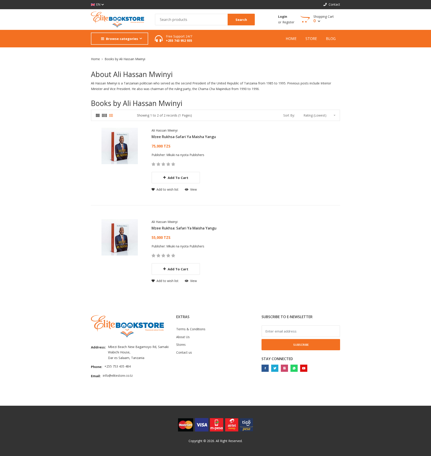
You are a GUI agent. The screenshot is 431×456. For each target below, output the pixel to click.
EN (98, 4)
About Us (183, 337)
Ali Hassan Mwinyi (165, 130)
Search (241, 19)
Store (311, 38)
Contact (334, 4)
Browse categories (122, 38)
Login (282, 16)
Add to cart (178, 177)
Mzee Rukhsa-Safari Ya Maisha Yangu (184, 136)
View (193, 189)
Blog (331, 38)
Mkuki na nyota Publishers (185, 155)
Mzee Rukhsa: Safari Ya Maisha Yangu (184, 228)
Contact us (184, 352)
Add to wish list (167, 189)
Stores (181, 344)
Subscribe (301, 345)
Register (288, 22)
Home (291, 38)
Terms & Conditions (190, 329)
